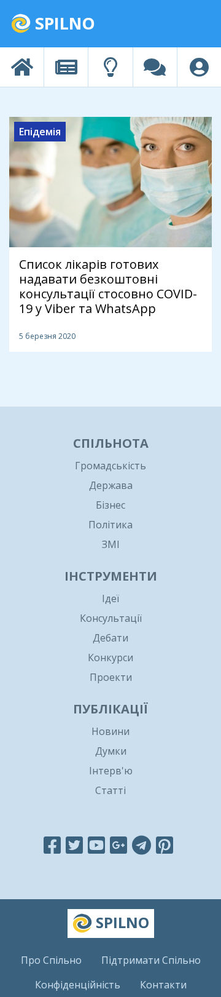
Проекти (111, 677)
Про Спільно (51, 960)
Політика (110, 524)
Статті (110, 790)
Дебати (110, 638)
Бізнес (110, 505)
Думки (110, 751)
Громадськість (110, 465)
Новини (110, 731)
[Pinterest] (164, 845)
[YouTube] (96, 845)
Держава (111, 485)
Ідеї (110, 598)
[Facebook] (52, 845)
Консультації (111, 618)
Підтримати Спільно (151, 960)
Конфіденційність (77, 984)
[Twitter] (74, 845)
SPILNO (63, 23)
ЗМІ (111, 544)
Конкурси (110, 657)
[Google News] (118, 845)
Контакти (163, 984)
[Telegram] (141, 845)
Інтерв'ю (111, 770)
